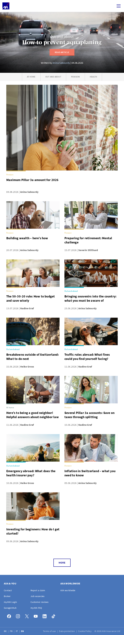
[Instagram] (19, 615)
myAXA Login (10, 602)
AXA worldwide (67, 590)
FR (11, 631)
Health (93, 76)
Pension (75, 76)
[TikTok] (54, 615)
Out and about (62, 37)
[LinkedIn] (45, 615)
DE (5, 631)
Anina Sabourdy (61, 62)
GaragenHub (10, 607)
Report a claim (38, 590)
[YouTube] (36, 615)
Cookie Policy (85, 631)
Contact (8, 590)
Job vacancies (38, 596)
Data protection (67, 631)
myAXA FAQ (36, 607)
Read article (62, 52)
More (62, 562)
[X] (28, 615)
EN (22, 631)
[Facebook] (10, 615)
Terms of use (49, 631)
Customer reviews (39, 602)
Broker (7, 596)
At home (31, 76)
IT (17, 631)
